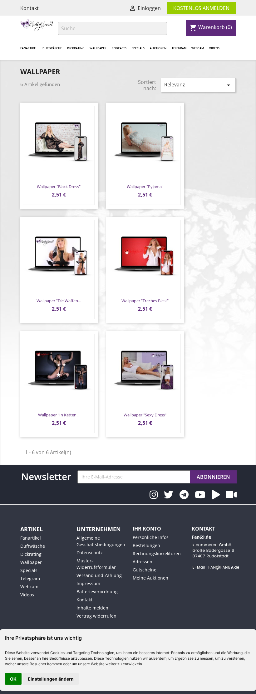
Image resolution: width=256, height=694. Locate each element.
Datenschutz (89, 553)
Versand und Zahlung (99, 575)
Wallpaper (98, 48)
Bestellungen (146, 545)
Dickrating (76, 48)
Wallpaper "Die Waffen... (59, 300)
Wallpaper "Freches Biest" (145, 300)
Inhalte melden (92, 608)
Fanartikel (28, 48)
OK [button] (13, 679)
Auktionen (158, 48)
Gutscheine (144, 570)
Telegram (179, 48)
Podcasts (119, 48)
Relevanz (198, 85)
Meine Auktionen (150, 578)
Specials (138, 48)
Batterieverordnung (97, 592)
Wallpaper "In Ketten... (58, 415)
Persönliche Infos (151, 537)
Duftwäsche (52, 48)
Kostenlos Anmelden (201, 8)
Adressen (142, 562)
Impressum (88, 583)
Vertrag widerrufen (96, 616)
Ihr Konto (147, 528)
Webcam (197, 48)
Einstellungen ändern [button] (51, 679)
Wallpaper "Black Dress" (59, 186)
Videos (214, 48)
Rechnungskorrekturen (157, 553)
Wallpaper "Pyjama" (145, 186)
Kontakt (29, 8)
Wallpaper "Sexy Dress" (145, 415)
